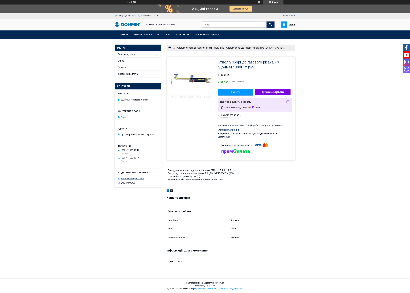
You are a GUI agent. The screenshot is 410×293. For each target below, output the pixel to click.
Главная (123, 34)
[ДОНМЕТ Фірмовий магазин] (128, 26)
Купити (235, 92)
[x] (171, 191)
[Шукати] (270, 24)
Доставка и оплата (207, 34)
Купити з (267, 92)
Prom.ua (220, 283)
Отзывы (122, 67)
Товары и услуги (144, 34)
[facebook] (168, 191)
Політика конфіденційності (231, 289)
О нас (167, 34)
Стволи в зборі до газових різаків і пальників (200, 47)
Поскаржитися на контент (205, 289)
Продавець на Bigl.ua (205, 286)
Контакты (182, 34)
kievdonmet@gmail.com (132, 178)
